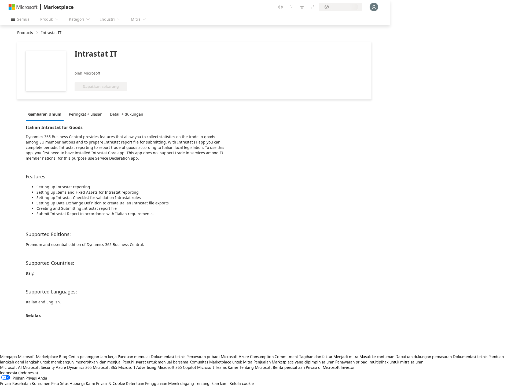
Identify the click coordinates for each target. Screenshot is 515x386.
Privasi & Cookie (110, 383)
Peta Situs (59, 383)
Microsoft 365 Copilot (176, 367)
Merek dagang (181, 383)
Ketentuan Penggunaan (146, 383)
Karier (233, 367)
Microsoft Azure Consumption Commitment (260, 356)
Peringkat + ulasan (85, 114)
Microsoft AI (11, 367)
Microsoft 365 (105, 367)
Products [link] (25, 32)
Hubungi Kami (82, 383)
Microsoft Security (39, 367)
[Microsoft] (23, 7)
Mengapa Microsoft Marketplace (29, 356)
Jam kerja (108, 356)
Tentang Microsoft (255, 367)
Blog (63, 356)
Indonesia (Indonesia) (19, 372)
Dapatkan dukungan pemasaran (423, 356)
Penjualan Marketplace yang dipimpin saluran (293, 362)
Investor (348, 367)
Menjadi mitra (345, 356)
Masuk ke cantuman (376, 356)
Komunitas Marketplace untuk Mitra (220, 362)
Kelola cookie (242, 383)
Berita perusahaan (289, 367)
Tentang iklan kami (212, 383)
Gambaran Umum (44, 114)
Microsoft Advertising (137, 367)
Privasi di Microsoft (323, 367)
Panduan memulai (134, 356)
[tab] (46, 114)
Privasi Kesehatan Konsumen (25, 383)
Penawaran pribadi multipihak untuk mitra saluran (379, 362)
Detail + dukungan (126, 114)
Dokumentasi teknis (168, 356)
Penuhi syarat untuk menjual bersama (155, 362)
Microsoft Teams (212, 367)
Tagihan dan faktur (315, 356)
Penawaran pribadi (203, 356)
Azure (61, 367)
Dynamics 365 (79, 367)
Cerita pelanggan (83, 356)
